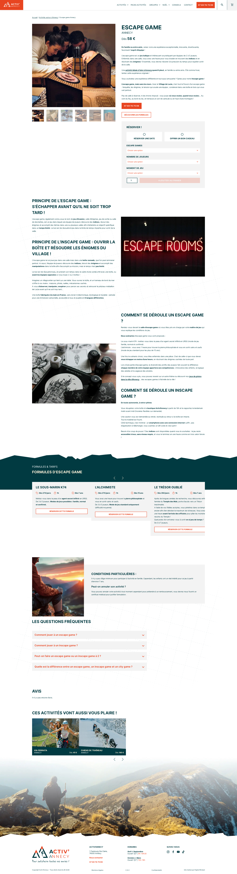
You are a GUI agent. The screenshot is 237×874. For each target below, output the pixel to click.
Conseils (176, 5)
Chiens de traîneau (91, 751)
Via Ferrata (40, 751)
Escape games (134, 145)
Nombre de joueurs (138, 156)
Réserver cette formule (61, 511)
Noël (165, 5)
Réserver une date (144, 138)
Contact (188, 5)
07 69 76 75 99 (205, 5)
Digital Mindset (200, 870)
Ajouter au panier (169, 180)
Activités (121, 5)
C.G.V (127, 870)
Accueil (34, 17)
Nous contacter (96, 858)
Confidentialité (157, 870)
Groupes (153, 5)
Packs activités (138, 5)
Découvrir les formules (136, 115)
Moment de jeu (135, 168)
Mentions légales (97, 870)
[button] (114, 478)
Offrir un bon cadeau (182, 138)
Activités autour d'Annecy (48, 17)
